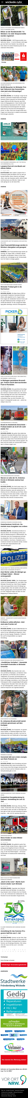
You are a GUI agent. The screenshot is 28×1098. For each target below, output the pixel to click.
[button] (2, 2)
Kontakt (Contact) (10, 1090)
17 (15, 951)
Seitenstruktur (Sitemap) (6, 1095)
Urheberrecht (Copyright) (7, 1092)
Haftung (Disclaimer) (18, 1092)
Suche (14, 1095)
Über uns (3, 1090)
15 (10, 951)
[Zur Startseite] (14, 2)
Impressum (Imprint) (19, 1090)
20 (23, 951)
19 (20, 951)
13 (5, 951)
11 (25, 949)
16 (13, 951)
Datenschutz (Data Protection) (8, 1094)
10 (22, 949)
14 (7, 951)
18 (18, 951)
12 (2, 951)
